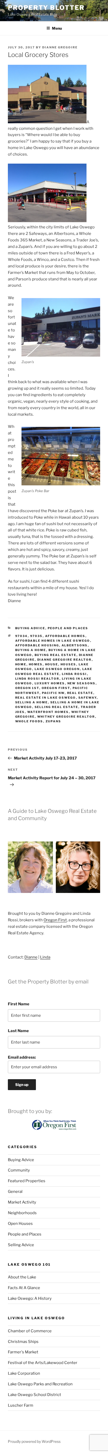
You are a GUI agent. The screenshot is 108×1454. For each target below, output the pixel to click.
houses (68, 664)
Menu (57, 28)
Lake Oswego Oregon (57, 669)
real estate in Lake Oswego (45, 697)
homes (36, 664)
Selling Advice (21, 1245)
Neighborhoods (22, 1213)
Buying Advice (30, 628)
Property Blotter (46, 7)
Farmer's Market (23, 1352)
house (51, 664)
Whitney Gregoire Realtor (66, 716)
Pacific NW (53, 693)
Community (19, 1170)
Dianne (30, 957)
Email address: (22, 1057)
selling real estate (56, 707)
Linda (45, 957)
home (20, 664)
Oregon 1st (27, 688)
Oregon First (56, 688)
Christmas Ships (23, 1341)
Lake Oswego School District (34, 1394)
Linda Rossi (74, 674)
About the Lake (22, 1277)
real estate (80, 693)
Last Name (18, 1030)
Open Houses (20, 1223)
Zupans (53, 721)
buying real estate (56, 655)
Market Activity (22, 1202)
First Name (18, 1004)
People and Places (68, 628)
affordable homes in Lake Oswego (52, 640)
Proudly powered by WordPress (34, 1441)
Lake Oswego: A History (30, 1298)
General (15, 1191)
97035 (36, 636)
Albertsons (75, 645)
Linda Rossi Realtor (37, 678)
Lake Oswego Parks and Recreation (40, 1384)
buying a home (30, 650)
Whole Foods (29, 721)
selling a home (31, 702)
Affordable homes (65, 636)
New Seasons (81, 683)
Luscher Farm (20, 1405)
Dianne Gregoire (60, 47)
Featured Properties (26, 1181)
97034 (21, 636)
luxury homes (50, 683)
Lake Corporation (24, 1373)
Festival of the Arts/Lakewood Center (42, 1362)
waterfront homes (48, 712)
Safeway (87, 697)
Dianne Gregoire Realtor (64, 659)
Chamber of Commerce (30, 1331)
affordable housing (37, 645)
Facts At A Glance (24, 1287)
